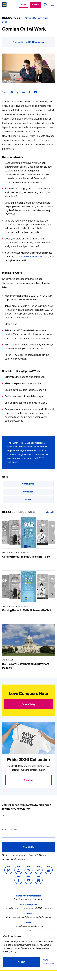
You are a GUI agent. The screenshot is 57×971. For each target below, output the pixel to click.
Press (28, 922)
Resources (11, 17)
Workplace (43, 18)
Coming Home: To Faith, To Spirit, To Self (27, 556)
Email (10, 816)
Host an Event (28, 931)
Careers (28, 913)
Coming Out (30, 18)
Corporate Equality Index (29, 256)
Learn (5, 21)
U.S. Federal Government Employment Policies (25, 665)
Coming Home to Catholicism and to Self (26, 610)
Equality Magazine (28, 904)
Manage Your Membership (28, 895)
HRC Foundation (36, 42)
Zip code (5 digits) (16, 829)
